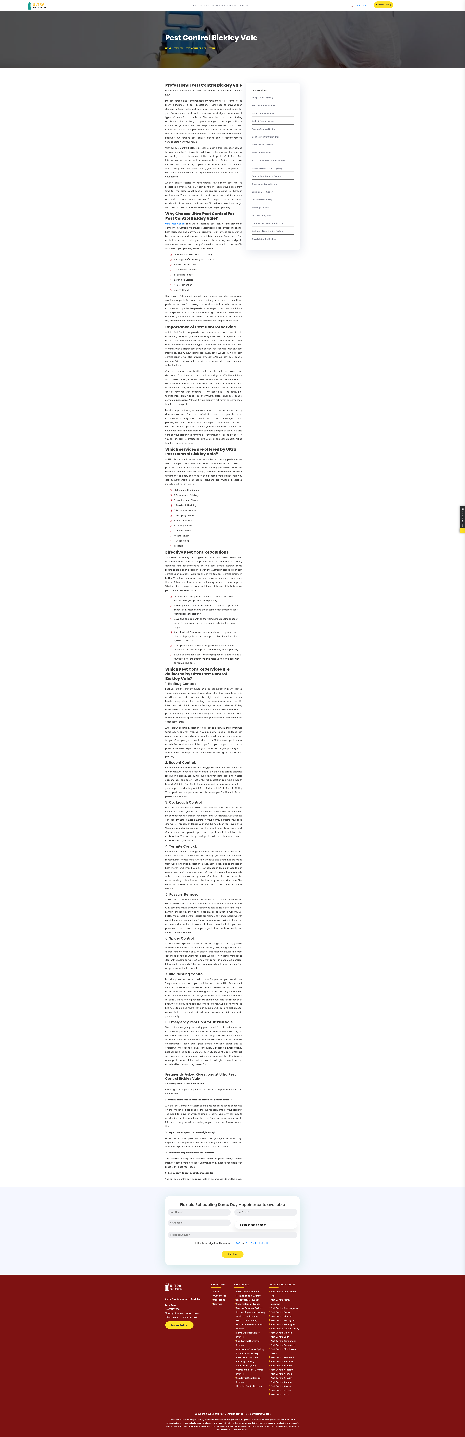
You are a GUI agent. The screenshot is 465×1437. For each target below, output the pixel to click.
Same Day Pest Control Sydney (267, 168)
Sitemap (217, 1304)
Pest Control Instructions (211, 5)
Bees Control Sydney (262, 199)
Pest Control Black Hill (282, 1316)
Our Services (230, 5)
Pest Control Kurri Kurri (282, 1357)
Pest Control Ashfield (281, 1373)
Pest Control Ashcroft (282, 1369)
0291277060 (360, 5)
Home (195, 5)
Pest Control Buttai (280, 1312)
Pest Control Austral (281, 1386)
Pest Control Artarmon (282, 1361)
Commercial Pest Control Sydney (268, 223)
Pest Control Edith (280, 1336)
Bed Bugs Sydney (260, 207)
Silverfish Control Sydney (264, 239)
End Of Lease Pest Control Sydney (268, 160)
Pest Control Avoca (281, 1390)
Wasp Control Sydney (262, 97)
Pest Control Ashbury (282, 1365)
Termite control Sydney (263, 105)
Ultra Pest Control (175, 223)
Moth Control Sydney (262, 144)
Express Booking (383, 5)
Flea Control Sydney (261, 152)
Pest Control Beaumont (283, 1345)
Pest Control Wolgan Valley (285, 1328)
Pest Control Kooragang (283, 1324)
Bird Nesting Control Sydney (265, 137)
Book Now (232, 1254)
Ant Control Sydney (261, 215)
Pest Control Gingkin (281, 1332)
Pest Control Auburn (281, 1382)
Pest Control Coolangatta (284, 1308)
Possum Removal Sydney (264, 129)
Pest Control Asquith (281, 1378)
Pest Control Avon (280, 1394)
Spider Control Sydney (263, 113)
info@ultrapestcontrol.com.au (183, 1313)
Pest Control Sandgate (282, 1320)
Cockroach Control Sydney (265, 184)
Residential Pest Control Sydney (267, 231)
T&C (238, 1243)
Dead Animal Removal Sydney (266, 176)
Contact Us (243, 5)
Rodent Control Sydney (263, 121)
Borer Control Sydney (262, 192)
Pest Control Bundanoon (283, 1341)
